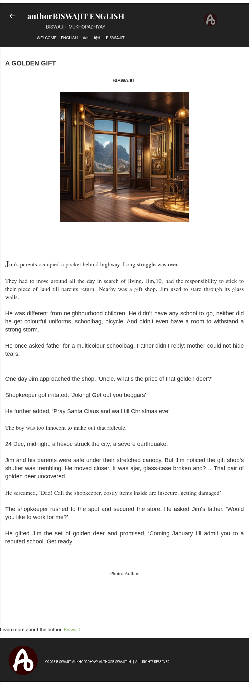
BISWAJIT (115, 37)
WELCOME (46, 37)
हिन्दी (97, 37)
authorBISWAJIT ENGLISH (75, 16)
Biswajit (72, 630)
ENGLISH (69, 37)
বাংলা (85, 37)
